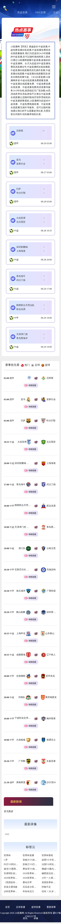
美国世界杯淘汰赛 (51, 882)
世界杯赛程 (47, 855)
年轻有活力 (28, 891)
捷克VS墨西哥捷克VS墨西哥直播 (20, 869)
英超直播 (22, 12)
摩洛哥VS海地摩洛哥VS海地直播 (39, 869)
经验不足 (46, 887)
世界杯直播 (28, 855)
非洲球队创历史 (12, 873)
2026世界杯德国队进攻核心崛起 (20, 878)
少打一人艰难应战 (51, 878)
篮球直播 (35, 907)
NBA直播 (40, 12)
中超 (16, 230)
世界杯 (7, 855)
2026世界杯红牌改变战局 (35, 878)
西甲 (16, 143)
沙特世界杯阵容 (12, 891)
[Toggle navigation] (54, 6)
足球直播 (20, 907)
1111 (7, 834)
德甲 (12, 782)
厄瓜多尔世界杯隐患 (33, 887)
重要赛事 (51, 907)
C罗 (6, 860)
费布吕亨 (27, 882)
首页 (7, 907)
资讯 (25, 918)
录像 (36, 918)
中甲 (16, 318)
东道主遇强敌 (10, 887)
